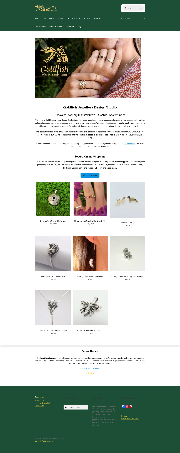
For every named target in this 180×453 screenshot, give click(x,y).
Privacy (124, 416)
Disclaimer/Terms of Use (130, 419)
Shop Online (47, 18)
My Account (62, 18)
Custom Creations (55, 26)
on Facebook (129, 143)
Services (87, 18)
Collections (70, 26)
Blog (79, 26)
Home (37, 18)
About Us (97, 18)
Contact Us (76, 18)
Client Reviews (40, 26)
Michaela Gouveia (90, 368)
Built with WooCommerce (44, 441)
